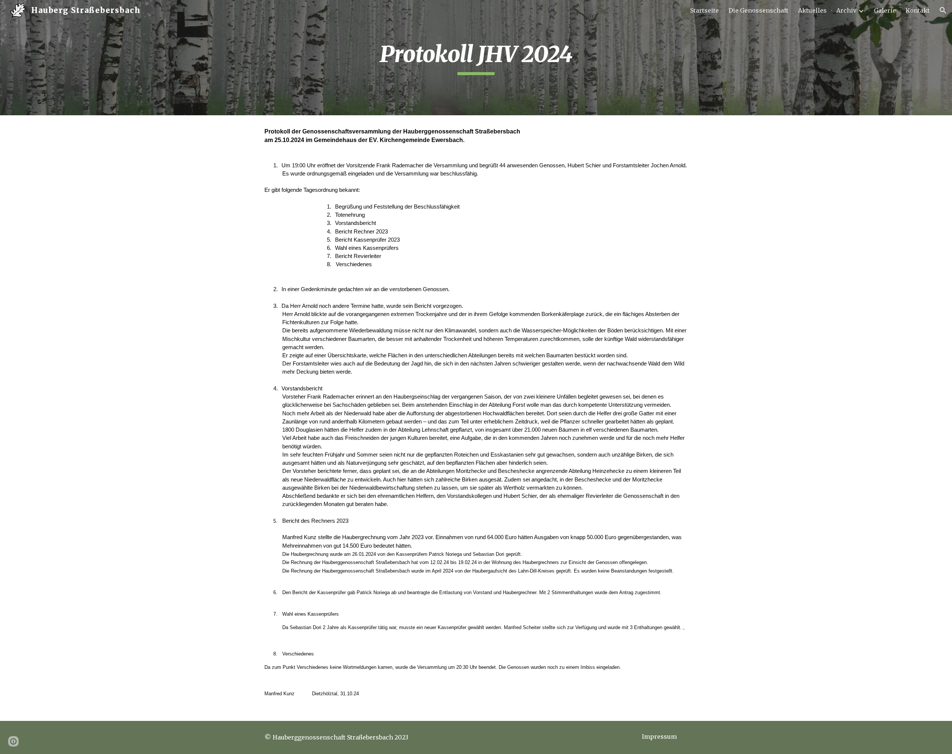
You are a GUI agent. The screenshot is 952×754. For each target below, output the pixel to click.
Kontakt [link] (918, 10)
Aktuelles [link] (812, 10)
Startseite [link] (704, 10)
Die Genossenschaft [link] (758, 10)
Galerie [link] (885, 10)
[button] (943, 10)
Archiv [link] (846, 10)
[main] (476, 57)
